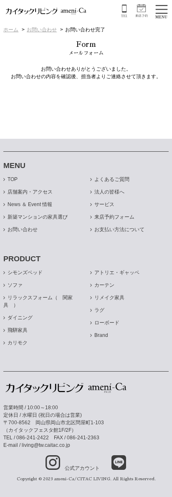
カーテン (104, 285)
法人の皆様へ (109, 192)
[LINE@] (113, 463)
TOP (13, 179)
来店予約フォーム (114, 217)
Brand (101, 335)
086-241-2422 (32, 438)
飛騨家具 (18, 330)
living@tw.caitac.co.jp (46, 445)
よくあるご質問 (111, 179)
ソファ (15, 285)
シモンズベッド (25, 272)
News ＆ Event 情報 (30, 204)
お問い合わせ (42, 30)
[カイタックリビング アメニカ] (46, 10)
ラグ (99, 310)
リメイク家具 (109, 298)
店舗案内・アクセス (30, 192)
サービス (104, 204)
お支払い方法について (119, 229)
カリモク (18, 343)
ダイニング (20, 318)
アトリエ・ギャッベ (116, 272)
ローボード (106, 323)
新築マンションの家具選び (38, 217)
